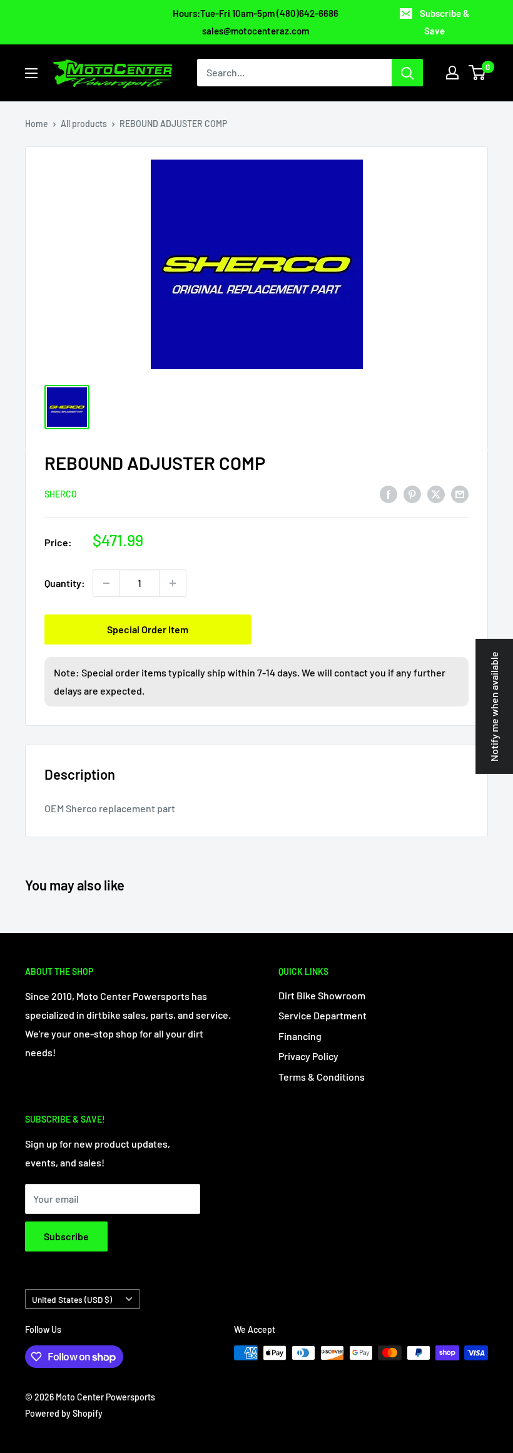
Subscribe (66, 1236)
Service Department (322, 1015)
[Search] (407, 72)
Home (36, 123)
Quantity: (64, 583)
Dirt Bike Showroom (321, 995)
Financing (300, 1036)
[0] (477, 72)
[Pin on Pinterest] (412, 493)
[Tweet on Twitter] (436, 493)
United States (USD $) (72, 1299)
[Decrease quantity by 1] (106, 583)
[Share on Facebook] (388, 493)
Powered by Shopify (64, 1413)
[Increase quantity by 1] (173, 583)
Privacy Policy (308, 1056)
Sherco (60, 494)
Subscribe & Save (444, 22)
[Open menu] (31, 73)
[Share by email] (460, 493)
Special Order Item (147, 629)
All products (84, 123)
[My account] (452, 72)
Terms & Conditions (321, 1077)
